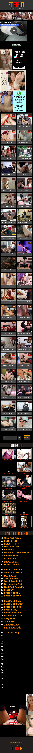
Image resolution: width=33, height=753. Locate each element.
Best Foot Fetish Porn (15, 587)
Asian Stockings (12, 632)
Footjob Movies (12, 555)
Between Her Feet (13, 584)
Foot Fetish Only (12, 596)
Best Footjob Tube (13, 615)
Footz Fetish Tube (13, 612)
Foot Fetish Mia (12, 593)
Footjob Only (10, 610)
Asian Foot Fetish (13, 572)
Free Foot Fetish (12, 627)
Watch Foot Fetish (13, 581)
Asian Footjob (11, 561)
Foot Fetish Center (13, 604)
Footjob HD (9, 549)
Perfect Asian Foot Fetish (17, 552)
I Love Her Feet (11, 544)
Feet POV (9, 590)
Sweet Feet (9, 621)
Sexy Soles (9, 618)
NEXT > (27, 438)
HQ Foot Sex (10, 575)
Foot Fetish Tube (12, 607)
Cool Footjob (10, 558)
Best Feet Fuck (11, 564)
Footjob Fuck (10, 541)
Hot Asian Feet (11, 547)
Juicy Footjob (11, 578)
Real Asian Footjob (13, 569)
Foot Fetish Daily (12, 601)
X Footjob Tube (11, 624)
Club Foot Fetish (12, 538)
